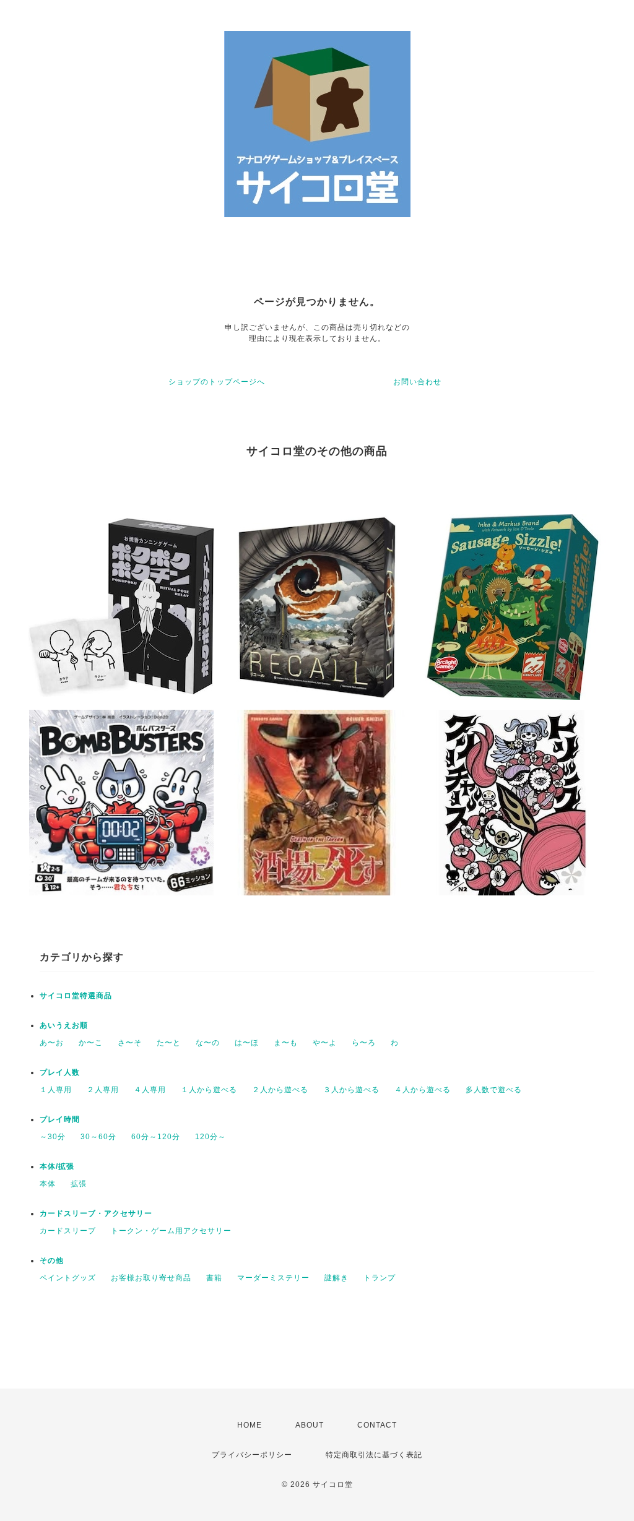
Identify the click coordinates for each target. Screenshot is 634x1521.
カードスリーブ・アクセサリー (96, 1213)
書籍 (214, 1277)
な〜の (208, 1042)
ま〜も (286, 1042)
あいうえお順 (64, 1025)
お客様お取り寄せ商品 (151, 1277)
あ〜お (52, 1042)
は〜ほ (247, 1042)
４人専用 (150, 1089)
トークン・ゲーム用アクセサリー (171, 1230)
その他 (52, 1260)
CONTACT (377, 1425)
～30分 (53, 1136)
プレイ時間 (60, 1119)
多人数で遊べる (494, 1089)
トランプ (379, 1277)
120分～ (210, 1136)
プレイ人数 (60, 1072)
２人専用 (103, 1089)
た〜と (169, 1042)
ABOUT (309, 1425)
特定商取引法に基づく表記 (374, 1454)
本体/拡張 (57, 1166)
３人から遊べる (351, 1089)
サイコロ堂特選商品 (76, 995)
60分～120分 (155, 1136)
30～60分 (98, 1136)
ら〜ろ (364, 1042)
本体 (48, 1183)
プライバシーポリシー (252, 1454)
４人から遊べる (422, 1089)
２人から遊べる (280, 1089)
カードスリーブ (68, 1230)
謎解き (336, 1277)
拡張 (79, 1183)
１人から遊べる (209, 1089)
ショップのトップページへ (216, 381)
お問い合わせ (417, 381)
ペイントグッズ (68, 1277)
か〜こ (91, 1042)
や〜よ (325, 1042)
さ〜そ (130, 1042)
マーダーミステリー (273, 1277)
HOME (249, 1425)
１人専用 (56, 1089)
